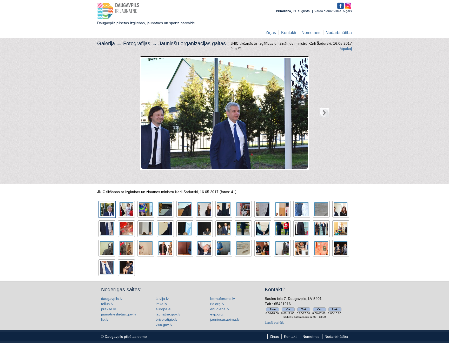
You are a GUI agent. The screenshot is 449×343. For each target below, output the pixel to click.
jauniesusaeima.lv (225, 319)
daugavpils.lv (111, 298)
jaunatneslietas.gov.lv (118, 314)
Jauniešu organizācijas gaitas (192, 43)
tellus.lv (107, 304)
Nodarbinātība (339, 32)
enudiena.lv (219, 309)
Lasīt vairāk (274, 322)
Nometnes (310, 32)
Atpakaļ (346, 49)
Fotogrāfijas (136, 43)
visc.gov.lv (164, 324)
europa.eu (164, 309)
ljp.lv (104, 319)
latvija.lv (162, 298)
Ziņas (271, 32)
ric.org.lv (217, 304)
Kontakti (288, 32)
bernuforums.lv (222, 298)
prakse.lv (108, 309)
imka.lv (161, 304)
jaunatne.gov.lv (168, 314)
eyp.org (216, 314)
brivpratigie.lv (166, 319)
